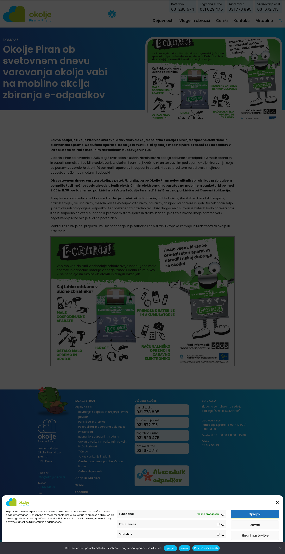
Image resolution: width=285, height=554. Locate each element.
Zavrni (255, 525)
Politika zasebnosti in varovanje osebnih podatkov (35, 546)
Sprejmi (255, 514)
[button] (277, 502)
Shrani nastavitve (255, 535)
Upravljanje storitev (264, 546)
